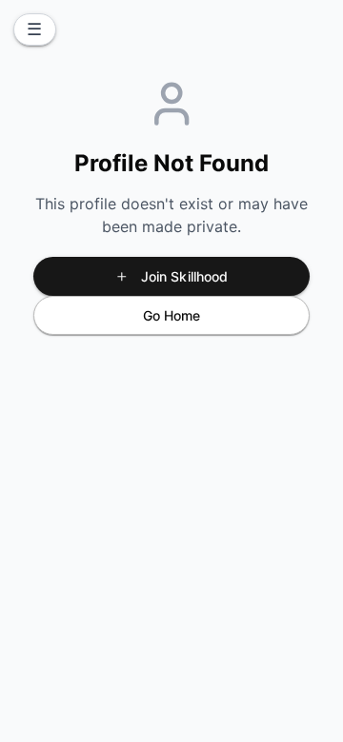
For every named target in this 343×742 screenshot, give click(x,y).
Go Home (172, 315)
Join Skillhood (184, 276)
